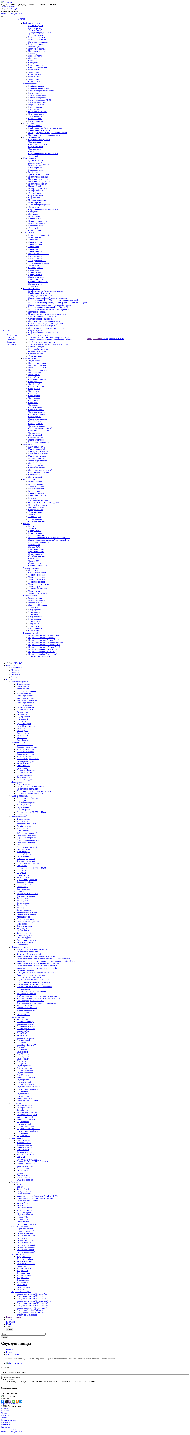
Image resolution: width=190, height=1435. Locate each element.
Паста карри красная (37, 370)
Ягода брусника (35, 610)
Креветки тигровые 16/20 (39, 100)
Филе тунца (33, 79)
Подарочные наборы (32, 633)
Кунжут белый (34, 219)
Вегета (31, 526)
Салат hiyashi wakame (37, 67)
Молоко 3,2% (34, 544)
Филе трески (34, 77)
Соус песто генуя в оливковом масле (44, 135)
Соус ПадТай (34, 384)
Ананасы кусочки (36, 486)
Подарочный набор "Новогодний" (43, 649)
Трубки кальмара (35, 116)
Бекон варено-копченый (39, 235)
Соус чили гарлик (36, 409)
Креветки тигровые (37, 95)
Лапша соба (33, 247)
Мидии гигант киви (37, 102)
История (10, 337)
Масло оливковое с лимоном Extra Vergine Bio (48, 307)
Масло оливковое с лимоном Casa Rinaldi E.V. (48, 540)
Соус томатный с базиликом (40, 319)
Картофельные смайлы (38, 454)
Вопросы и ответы (9, 1420)
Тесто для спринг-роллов (39, 205)
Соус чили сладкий (36, 412)
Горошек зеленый (36, 489)
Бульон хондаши (35, 25)
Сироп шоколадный (37, 572)
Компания (6, 331)
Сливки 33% (33, 561)
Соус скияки (33, 391)
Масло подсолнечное (37, 419)
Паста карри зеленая (37, 368)
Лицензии (11, 342)
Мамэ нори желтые (36, 37)
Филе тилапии (34, 74)
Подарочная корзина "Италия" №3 (43, 635)
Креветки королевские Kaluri (41, 91)
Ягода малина (34, 621)
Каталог (22, 19)
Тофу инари (33, 207)
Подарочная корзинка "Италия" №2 (44, 647)
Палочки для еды (35, 46)
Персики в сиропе (36, 507)
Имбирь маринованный (38, 188)
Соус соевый (34, 60)
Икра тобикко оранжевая (39, 181)
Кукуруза (32, 498)
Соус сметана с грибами (39, 430)
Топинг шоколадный (37, 593)
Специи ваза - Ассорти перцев (41, 326)
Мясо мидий (33, 109)
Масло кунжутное (36, 277)
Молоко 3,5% (34, 547)
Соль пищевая (34, 563)
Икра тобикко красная (38, 179)
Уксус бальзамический (38, 335)
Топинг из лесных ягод (38, 584)
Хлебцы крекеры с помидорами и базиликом (48, 344)
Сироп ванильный (36, 570)
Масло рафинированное (39, 442)
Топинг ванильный (36, 579)
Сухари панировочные (38, 221)
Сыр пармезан (34, 142)
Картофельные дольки (38, 451)
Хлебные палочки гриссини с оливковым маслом (50, 340)
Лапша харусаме (35, 251)
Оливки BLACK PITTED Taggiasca (43, 503)
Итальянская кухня (31, 288)
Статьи (4, 1418)
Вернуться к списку (9, 1404)
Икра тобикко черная (37, 184)
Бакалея (26, 524)
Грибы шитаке (34, 172)
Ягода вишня (34, 612)
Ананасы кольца (35, 484)
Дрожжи (32, 528)
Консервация (29, 479)
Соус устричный (35, 407)
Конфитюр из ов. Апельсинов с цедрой (45, 128)
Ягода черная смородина (39, 656)
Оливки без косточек (37, 351)
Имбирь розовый (35, 191)
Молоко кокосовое (36, 284)
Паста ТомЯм (34, 375)
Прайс (121, 338)
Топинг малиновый (37, 591)
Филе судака (33, 72)
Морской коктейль (36, 105)
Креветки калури (35, 121)
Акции (105, 338)
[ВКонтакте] (2, 1401)
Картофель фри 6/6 (36, 447)
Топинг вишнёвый (36, 582)
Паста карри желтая (37, 365)
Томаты (31, 514)
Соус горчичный (35, 423)
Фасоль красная (35, 519)
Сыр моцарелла (35, 151)
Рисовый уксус (35, 56)
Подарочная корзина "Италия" (41, 638)
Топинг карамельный (37, 586)
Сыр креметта (34, 149)
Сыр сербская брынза (37, 144)
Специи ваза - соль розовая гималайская (46, 328)
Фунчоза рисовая (35, 267)
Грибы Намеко (34, 216)
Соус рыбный (34, 389)
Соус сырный (34, 433)
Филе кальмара (35, 119)
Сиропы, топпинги (31, 568)
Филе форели (34, 81)
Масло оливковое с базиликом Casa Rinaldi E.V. (49, 537)
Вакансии (5, 1422)
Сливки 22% (33, 558)
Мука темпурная (35, 65)
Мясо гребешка (35, 107)
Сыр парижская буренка (39, 139)
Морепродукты (30, 84)
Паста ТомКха (34, 372)
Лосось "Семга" (35, 30)
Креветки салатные (36, 93)
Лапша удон (33, 249)
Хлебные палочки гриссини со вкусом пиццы (48, 337)
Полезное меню (30, 596)
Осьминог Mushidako (37, 112)
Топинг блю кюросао (37, 577)
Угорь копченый (35, 35)
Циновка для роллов (37, 200)
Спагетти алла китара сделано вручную (45, 323)
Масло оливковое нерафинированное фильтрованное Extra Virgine (57, 302)
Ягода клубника (35, 617)
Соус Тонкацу (34, 400)
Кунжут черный (35, 274)
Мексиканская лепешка (38, 254)
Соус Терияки (34, 396)
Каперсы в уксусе (36, 347)
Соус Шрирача (34, 416)
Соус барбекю (34, 421)
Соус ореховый (35, 58)
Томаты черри (34, 517)
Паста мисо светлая (36, 49)
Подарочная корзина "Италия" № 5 (43, 640)
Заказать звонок (8, 7)
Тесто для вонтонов (37, 261)
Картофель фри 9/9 (36, 449)
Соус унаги (33, 63)
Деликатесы (28, 123)
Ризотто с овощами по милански (42, 316)
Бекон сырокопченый (37, 202)
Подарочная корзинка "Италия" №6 (44, 645)
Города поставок (94, 338)
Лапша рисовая (35, 242)
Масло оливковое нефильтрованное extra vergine (49, 305)
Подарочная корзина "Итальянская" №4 (45, 642)
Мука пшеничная (36, 549)
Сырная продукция (31, 137)
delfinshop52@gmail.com (11, 14)
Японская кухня (30, 158)
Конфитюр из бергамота (39, 130)
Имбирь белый (34, 186)
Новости (5, 1415)
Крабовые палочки (36, 86)
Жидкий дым (34, 270)
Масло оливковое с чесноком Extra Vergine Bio (48, 309)
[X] (6, 1401)
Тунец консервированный (39, 32)
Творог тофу (33, 156)
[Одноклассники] (17, 1401)
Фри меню (27, 444)
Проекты (5, 1411)
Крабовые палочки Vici (38, 88)
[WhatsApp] (13, 1401)
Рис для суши (34, 53)
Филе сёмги (33, 70)
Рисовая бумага (35, 258)
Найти (9, 1329)
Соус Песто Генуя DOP (38, 386)
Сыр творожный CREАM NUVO (43, 153)
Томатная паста (35, 356)
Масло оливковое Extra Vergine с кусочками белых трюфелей (55, 300)
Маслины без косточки (38, 349)
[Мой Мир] (20, 1401)
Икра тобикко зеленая (38, 177)
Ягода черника (34, 624)
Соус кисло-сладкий (37, 379)
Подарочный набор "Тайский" (41, 652)
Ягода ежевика (34, 614)
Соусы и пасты (29, 358)
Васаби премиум (35, 167)
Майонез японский (36, 458)
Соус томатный (35, 435)
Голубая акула (34, 28)
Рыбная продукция (31, 23)
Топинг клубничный (37, 589)
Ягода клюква (34, 619)
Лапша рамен (34, 240)
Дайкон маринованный (38, 174)
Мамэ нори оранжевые (38, 42)
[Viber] (9, 1401)
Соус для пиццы (35, 354)
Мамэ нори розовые (37, 44)
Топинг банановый (36, 575)
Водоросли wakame (36, 223)
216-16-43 (9, 9)
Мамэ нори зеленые (37, 39)
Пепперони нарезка (37, 312)
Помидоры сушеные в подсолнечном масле (47, 133)
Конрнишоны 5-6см (37, 496)
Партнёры (11, 340)
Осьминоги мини (36, 114)
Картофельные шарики (38, 456)
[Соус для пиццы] (14, 1363)
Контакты (113, 338)
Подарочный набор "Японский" (42, 654)
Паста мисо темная (36, 51)
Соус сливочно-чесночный (40, 428)
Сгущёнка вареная (36, 521)
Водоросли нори (35, 170)
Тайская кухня (29, 233)
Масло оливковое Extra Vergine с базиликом (47, 298)
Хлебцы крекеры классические (42, 342)
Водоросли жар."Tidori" (38, 165)
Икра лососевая (35, 126)
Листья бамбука (35, 193)
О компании (12, 335)
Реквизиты (11, 344)
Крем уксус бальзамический (40, 295)
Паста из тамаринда (37, 363)
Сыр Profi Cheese (35, 146)
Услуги (4, 1413)
